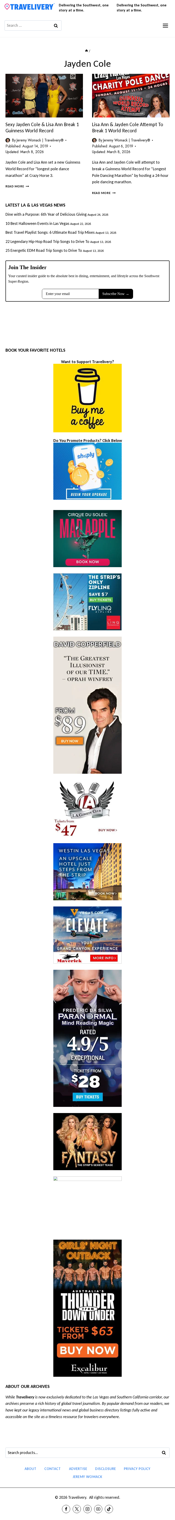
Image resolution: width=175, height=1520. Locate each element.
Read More (17, 186)
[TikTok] (109, 1509)
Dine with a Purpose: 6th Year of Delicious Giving (46, 214)
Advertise (78, 1469)
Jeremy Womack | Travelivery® (40, 140)
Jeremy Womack (87, 1477)
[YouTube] (98, 1509)
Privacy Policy (137, 1469)
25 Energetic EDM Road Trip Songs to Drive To (43, 250)
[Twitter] (77, 1509)
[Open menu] (165, 25)
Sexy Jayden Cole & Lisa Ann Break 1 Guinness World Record (42, 127)
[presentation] (44, 95)
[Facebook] (66, 1509)
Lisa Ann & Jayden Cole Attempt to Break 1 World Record (127, 127)
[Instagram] (87, 1509)
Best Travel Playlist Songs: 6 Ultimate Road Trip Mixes (50, 232)
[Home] (86, 51)
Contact (52, 1469)
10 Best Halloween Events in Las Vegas (37, 223)
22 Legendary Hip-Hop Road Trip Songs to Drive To (47, 241)
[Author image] (7, 140)
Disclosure (105, 1469)
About (30, 1469)
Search (165, 1452)
